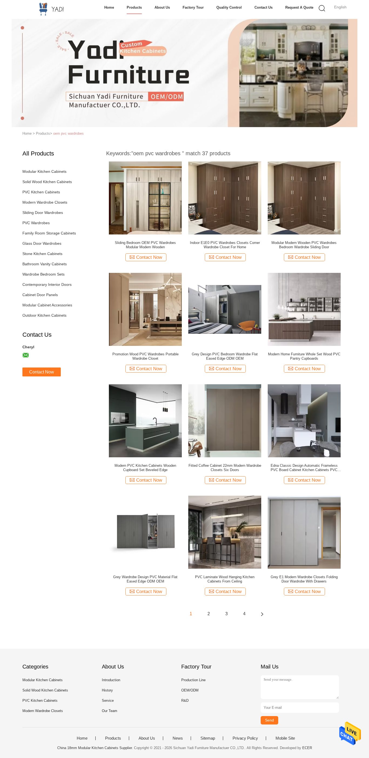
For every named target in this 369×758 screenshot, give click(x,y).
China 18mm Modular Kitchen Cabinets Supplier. (95, 748)
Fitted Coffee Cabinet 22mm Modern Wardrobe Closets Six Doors (225, 468)
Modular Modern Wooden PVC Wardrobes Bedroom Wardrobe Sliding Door (304, 245)
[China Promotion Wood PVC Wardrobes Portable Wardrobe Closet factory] (145, 309)
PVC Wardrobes (36, 223)
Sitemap (207, 738)
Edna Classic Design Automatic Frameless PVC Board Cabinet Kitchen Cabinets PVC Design (304, 468)
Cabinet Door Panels (40, 295)
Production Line (193, 680)
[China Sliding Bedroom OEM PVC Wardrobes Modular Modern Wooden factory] (145, 197)
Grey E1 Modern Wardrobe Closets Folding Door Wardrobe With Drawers (304, 579)
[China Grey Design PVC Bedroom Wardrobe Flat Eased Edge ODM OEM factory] (224, 309)
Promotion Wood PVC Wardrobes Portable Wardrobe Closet (145, 356)
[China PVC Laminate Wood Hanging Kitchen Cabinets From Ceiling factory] (224, 532)
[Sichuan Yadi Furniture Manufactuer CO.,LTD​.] (48, 9)
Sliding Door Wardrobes (42, 212)
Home (109, 7)
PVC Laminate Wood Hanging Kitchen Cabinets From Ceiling (224, 579)
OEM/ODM (190, 690)
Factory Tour (193, 7)
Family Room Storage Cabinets (49, 233)
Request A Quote (299, 7)
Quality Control (229, 7)
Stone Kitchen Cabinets (42, 253)
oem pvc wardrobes (68, 133)
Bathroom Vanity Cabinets (44, 264)
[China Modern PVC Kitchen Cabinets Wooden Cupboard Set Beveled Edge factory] (145, 420)
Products (134, 7)
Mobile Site (285, 738)
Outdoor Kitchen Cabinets (44, 315)
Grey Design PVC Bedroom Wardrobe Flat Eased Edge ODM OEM (225, 356)
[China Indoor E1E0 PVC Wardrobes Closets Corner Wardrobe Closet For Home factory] (224, 197)
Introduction (111, 680)
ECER (307, 748)
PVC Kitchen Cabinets (41, 192)
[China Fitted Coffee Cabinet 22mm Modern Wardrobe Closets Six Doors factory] (224, 420)
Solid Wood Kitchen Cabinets (47, 182)
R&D (185, 701)
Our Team (109, 711)
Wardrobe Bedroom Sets (43, 274)
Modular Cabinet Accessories (47, 305)
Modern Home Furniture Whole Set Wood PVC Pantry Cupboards (304, 356)
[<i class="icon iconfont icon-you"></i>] (262, 614)
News (178, 738)
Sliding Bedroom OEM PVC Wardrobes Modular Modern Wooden (145, 245)
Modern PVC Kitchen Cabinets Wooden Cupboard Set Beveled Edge (145, 468)
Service (108, 701)
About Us (162, 7)
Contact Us (263, 7)
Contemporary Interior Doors (47, 284)
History (107, 690)
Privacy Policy (245, 738)
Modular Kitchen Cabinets (44, 171)
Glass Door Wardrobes (41, 243)
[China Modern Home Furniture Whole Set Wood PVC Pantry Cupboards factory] (304, 309)
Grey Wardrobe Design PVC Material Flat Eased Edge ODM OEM (145, 579)
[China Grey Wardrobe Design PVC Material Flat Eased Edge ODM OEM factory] (145, 532)
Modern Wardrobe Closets (44, 202)
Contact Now (41, 372)
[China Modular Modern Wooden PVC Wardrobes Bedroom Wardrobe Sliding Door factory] (304, 197)
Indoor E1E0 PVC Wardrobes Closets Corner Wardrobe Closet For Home (225, 245)
